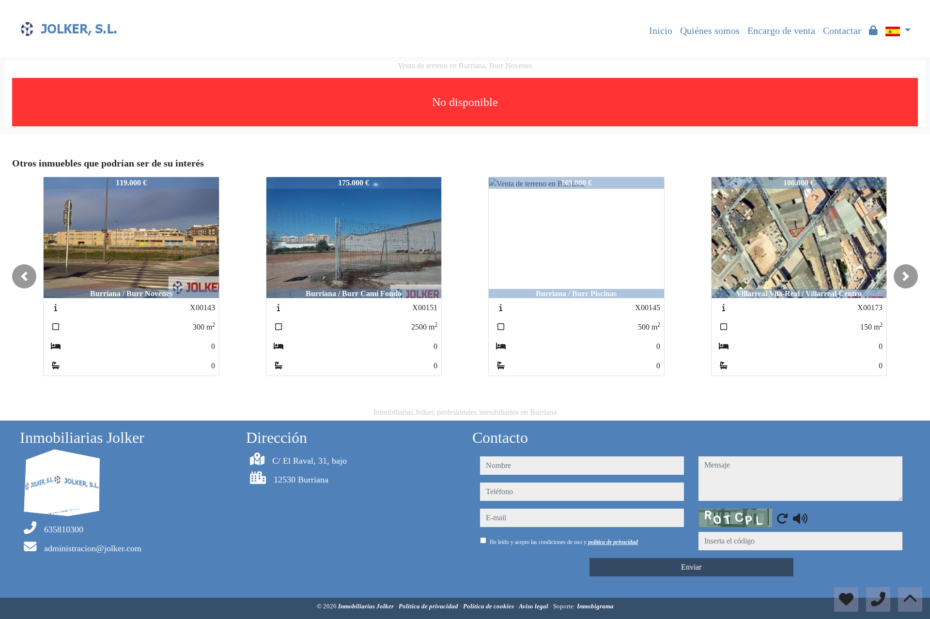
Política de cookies (489, 606)
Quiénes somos (710, 30)
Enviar (691, 567)
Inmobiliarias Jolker (366, 606)
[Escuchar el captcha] (800, 518)
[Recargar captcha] (782, 518)
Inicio (660, 30)
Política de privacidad (429, 606)
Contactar (842, 30)
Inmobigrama (595, 606)
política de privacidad (613, 542)
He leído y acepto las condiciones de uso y (564, 542)
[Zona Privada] (873, 30)
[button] (24, 276)
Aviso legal (534, 606)
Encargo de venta (781, 30)
